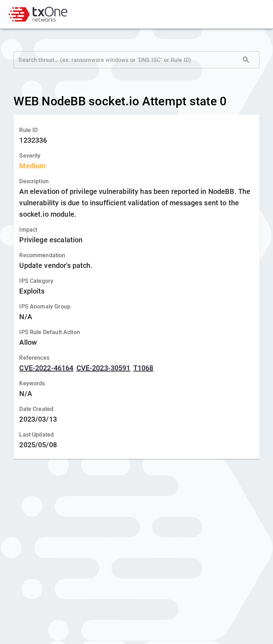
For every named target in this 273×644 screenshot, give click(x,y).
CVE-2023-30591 (103, 368)
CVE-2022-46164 (46, 368)
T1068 (143, 368)
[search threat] (246, 59)
